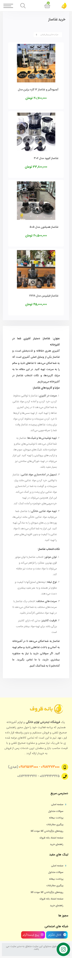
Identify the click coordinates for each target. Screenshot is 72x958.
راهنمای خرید (56, 844)
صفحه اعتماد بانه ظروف (51, 838)
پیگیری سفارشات (54, 825)
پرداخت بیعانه (56, 818)
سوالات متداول (55, 811)
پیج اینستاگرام (31, 935)
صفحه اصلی (57, 804)
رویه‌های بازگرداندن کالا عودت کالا (47, 831)
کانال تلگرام (55, 935)
